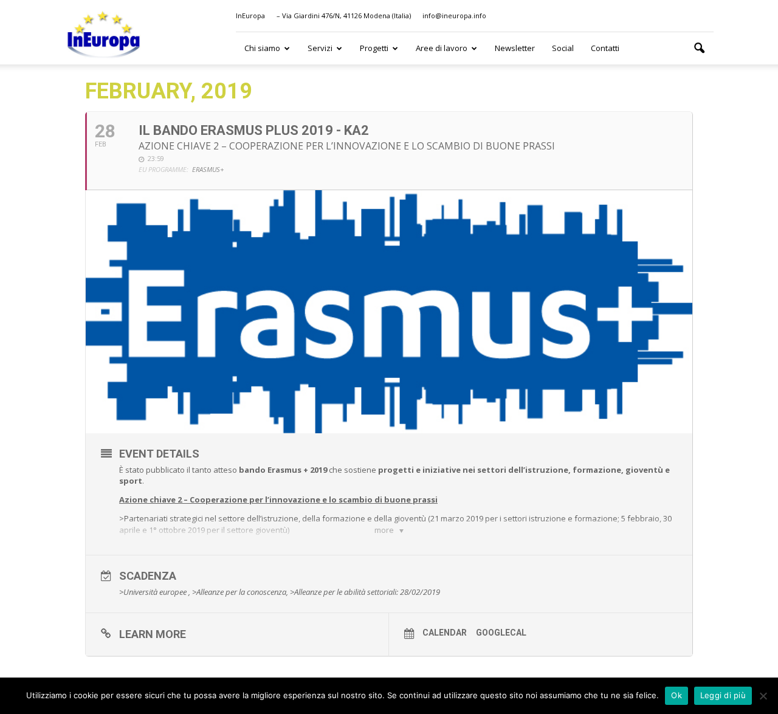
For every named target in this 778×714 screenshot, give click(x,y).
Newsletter (515, 48)
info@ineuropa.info (454, 15)
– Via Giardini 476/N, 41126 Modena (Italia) (344, 15)
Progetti (374, 48)
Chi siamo (262, 48)
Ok (676, 695)
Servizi (320, 48)
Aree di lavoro (441, 48)
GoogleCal (501, 632)
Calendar (444, 632)
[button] (699, 48)
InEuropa (250, 15)
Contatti (605, 48)
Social (563, 48)
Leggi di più (723, 695)
